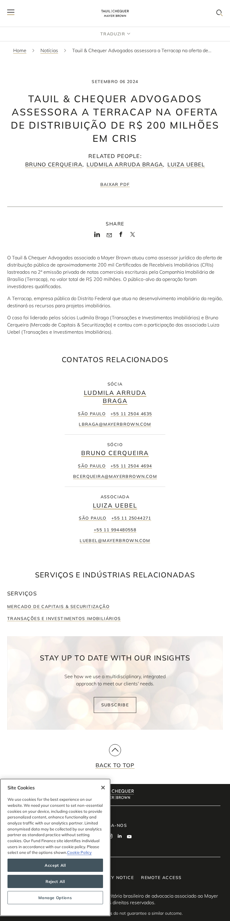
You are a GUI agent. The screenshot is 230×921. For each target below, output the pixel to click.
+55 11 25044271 (131, 518)
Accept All (55, 865)
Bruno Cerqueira (53, 164)
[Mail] (109, 235)
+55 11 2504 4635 (131, 413)
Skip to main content (29, 4)
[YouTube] (129, 837)
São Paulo (92, 413)
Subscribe (115, 705)
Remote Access (161, 877)
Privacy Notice (113, 877)
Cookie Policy (79, 852)
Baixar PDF (115, 184)
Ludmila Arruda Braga (125, 164)
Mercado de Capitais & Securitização (58, 606)
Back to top (115, 765)
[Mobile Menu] (10, 13)
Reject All (55, 881)
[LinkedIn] (97, 236)
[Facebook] (120, 236)
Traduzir (112, 34)
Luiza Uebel (186, 164)
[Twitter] (132, 236)
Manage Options (55, 897)
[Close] (103, 787)
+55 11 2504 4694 (131, 466)
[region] (55, 847)
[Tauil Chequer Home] (115, 13)
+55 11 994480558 (115, 529)
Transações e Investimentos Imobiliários (64, 618)
